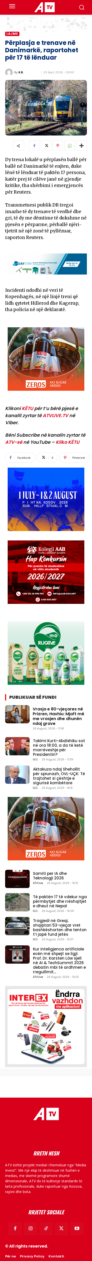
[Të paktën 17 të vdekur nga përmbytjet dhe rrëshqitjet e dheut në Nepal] (17, 902)
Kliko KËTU (67, 442)
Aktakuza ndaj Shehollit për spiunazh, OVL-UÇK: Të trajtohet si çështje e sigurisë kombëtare (59, 776)
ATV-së (13, 442)
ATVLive (38, 883)
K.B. (21, 72)
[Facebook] (34, 146)
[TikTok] (46, 1228)
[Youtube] (77, 1228)
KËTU (27, 408)
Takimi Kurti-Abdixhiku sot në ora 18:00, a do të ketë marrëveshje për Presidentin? (59, 747)
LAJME (12, 34)
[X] (46, 146)
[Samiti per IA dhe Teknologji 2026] (17, 879)
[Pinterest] (58, 146)
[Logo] (44, 7)
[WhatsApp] (69, 146)
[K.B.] (9, 72)
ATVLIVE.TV (55, 415)
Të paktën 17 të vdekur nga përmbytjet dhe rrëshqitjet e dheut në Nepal (60, 901)
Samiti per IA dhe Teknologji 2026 (50, 876)
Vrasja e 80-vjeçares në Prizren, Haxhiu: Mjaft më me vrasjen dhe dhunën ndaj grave (58, 716)
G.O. (35, 759)
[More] (81, 146)
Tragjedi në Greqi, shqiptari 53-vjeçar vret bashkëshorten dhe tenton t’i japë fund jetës (60, 927)
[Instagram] (30, 1228)
